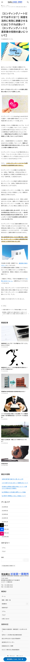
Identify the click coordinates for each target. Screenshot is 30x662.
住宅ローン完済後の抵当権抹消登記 (12, 635)
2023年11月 (5, 533)
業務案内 (4, 604)
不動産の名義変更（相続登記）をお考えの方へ (14, 630)
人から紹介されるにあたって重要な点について (15, 483)
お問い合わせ (5, 619)
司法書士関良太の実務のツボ (9, 565)
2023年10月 (5, 536)
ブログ (4, 551)
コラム (11, 39)
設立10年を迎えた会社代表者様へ (11, 638)
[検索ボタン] (27, 2)
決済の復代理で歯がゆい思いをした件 (12, 479)
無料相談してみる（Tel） (14, 659)
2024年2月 (5, 522)
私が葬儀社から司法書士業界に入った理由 (14, 492)
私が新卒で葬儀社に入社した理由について (14, 496)
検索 (2, 557)
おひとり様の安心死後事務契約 (10, 649)
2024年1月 (5, 525)
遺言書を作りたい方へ (8, 642)
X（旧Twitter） (11, 656)
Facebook (20, 656)
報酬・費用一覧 (6, 600)
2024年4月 (5, 514)
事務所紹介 (5, 607)
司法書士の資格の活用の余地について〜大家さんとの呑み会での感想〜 (14, 487)
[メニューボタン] (2, 2)
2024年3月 (5, 518)
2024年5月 (5, 510)
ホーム (4, 596)
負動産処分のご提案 (7, 646)
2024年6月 (5, 507)
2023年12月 (5, 529)
